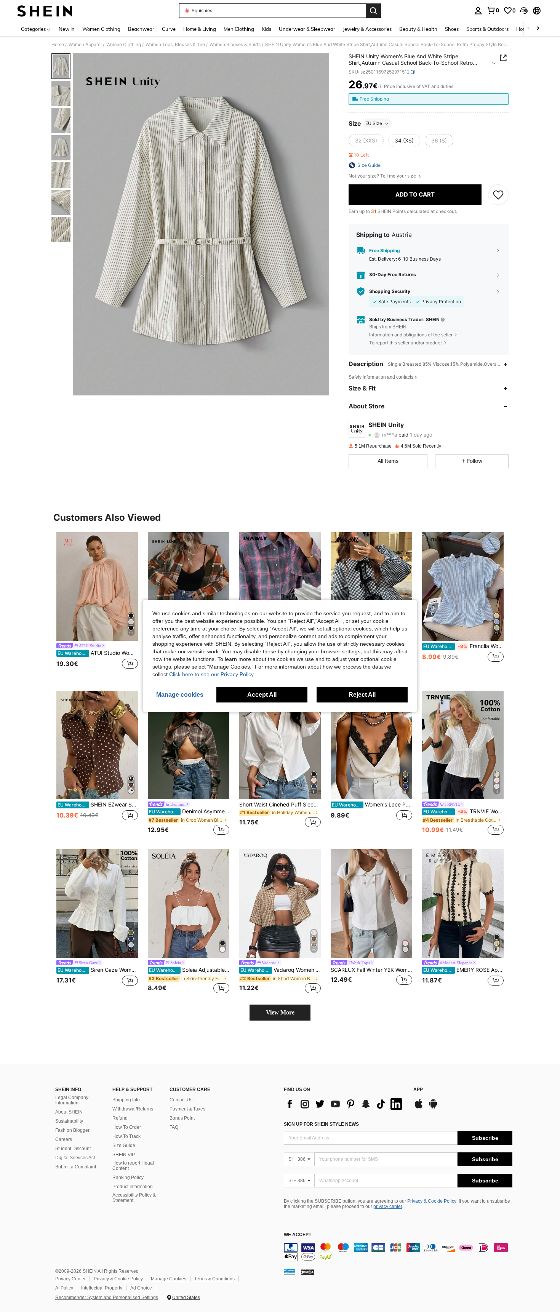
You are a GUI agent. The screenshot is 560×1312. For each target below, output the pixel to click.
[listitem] (97, 605)
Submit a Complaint (75, 1167)
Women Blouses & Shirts (235, 44)
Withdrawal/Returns (132, 1109)
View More (280, 1012)
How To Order (126, 1127)
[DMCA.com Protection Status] (307, 1271)
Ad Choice (141, 1288)
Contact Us (181, 1099)
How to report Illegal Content (133, 1165)
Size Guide (123, 1145)
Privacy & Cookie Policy (431, 1201)
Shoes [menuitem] (452, 29)
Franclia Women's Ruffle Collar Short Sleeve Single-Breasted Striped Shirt (463, 646)
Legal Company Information (71, 1100)
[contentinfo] (398, 1252)
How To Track (126, 1136)
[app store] (418, 1107)
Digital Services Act (75, 1157)
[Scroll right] (538, 28)
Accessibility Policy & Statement (134, 1197)
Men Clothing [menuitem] (239, 29)
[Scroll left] (528, 28)
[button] (523, 10)
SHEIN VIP (123, 1154)
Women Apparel (85, 44)
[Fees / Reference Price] (380, 86)
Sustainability (69, 1121)
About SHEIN (69, 1112)
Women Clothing (123, 44)
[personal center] (478, 10)
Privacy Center (70, 1279)
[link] (492, 10)
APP (418, 1089)
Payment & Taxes (187, 1109)
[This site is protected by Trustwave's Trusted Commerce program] (289, 1271)
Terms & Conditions (214, 1279)
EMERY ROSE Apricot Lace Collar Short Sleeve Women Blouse (463, 970)
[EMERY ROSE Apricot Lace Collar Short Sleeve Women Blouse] (463, 903)
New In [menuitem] (67, 29)
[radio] (366, 140)
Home (57, 44)
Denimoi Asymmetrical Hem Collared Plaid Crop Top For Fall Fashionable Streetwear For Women (189, 811)
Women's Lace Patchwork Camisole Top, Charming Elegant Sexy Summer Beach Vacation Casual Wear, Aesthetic (372, 805)
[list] (345, 1104)
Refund (120, 1118)
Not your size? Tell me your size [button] (383, 176)
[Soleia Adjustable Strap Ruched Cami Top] (188, 903)
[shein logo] (44, 10)
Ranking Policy (128, 1177)
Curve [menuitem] (169, 29)
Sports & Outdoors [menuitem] (487, 29)
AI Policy (64, 1288)
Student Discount (73, 1148)
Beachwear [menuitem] (141, 29)
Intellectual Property (101, 1288)
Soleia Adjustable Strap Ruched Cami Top (189, 970)
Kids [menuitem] (266, 29)
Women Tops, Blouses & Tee (175, 44)
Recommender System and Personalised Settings (106, 1297)
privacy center (387, 1206)
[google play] (433, 1107)
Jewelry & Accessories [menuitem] (367, 29)
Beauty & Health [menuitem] (418, 29)
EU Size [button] (373, 123)
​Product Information (132, 1186)
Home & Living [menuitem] (199, 29)
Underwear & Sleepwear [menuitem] (307, 29)
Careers (63, 1139)
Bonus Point (182, 1118)
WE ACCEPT (297, 1234)
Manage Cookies (168, 1279)
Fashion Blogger (72, 1130)
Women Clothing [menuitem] (101, 29)
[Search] (373, 10)
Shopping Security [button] (389, 291)
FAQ (174, 1127)
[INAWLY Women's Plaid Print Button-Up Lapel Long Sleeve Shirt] (280, 586)
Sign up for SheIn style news (321, 1124)
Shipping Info (126, 1099)
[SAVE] (498, 194)
